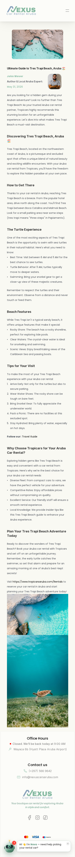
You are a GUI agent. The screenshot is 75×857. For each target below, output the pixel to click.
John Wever (15, 76)
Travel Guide (30, 436)
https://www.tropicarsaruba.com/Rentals (38, 581)
